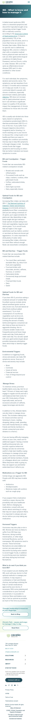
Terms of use (9, 697)
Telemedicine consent (11, 701)
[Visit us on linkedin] (6, 685)
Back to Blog (15, 614)
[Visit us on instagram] (12, 685)
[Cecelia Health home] (7, 2)
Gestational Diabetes (15, 718)
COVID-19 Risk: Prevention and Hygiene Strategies (15, 711)
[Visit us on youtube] (15, 685)
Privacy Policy (9, 690)
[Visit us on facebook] (9, 685)
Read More (15, 628)
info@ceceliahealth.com (12, 652)
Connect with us (14, 680)
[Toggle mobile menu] (28, 2)
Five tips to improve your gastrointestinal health (15, 715)
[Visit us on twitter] (18, 685)
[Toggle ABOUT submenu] (15, 665)
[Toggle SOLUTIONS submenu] (15, 657)
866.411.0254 (9, 648)
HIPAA (7, 693)
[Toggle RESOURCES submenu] (15, 661)
